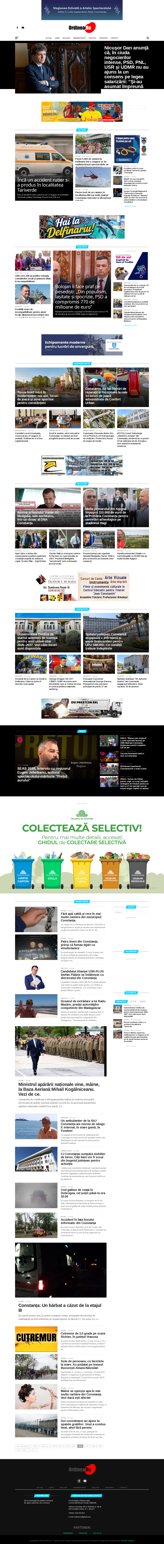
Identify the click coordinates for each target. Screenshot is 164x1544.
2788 (93, 1446)
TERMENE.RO (68, 1533)
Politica (92, 38)
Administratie (79, 38)
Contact (114, 38)
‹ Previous (45, 1446)
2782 (53, 1446)
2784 (67, 1446)
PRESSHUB (83, 1533)
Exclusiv (66, 38)
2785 (73, 1446)
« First (35, 1446)
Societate (103, 38)
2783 (60, 1446)
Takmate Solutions (128, 1541)
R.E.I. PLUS (97, 1533)
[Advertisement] (131, 933)
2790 (18, 1450)
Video (57, 38)
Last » (33, 1450)
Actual (49, 38)
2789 (100, 1446)
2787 (86, 1446)
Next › (25, 1450)
